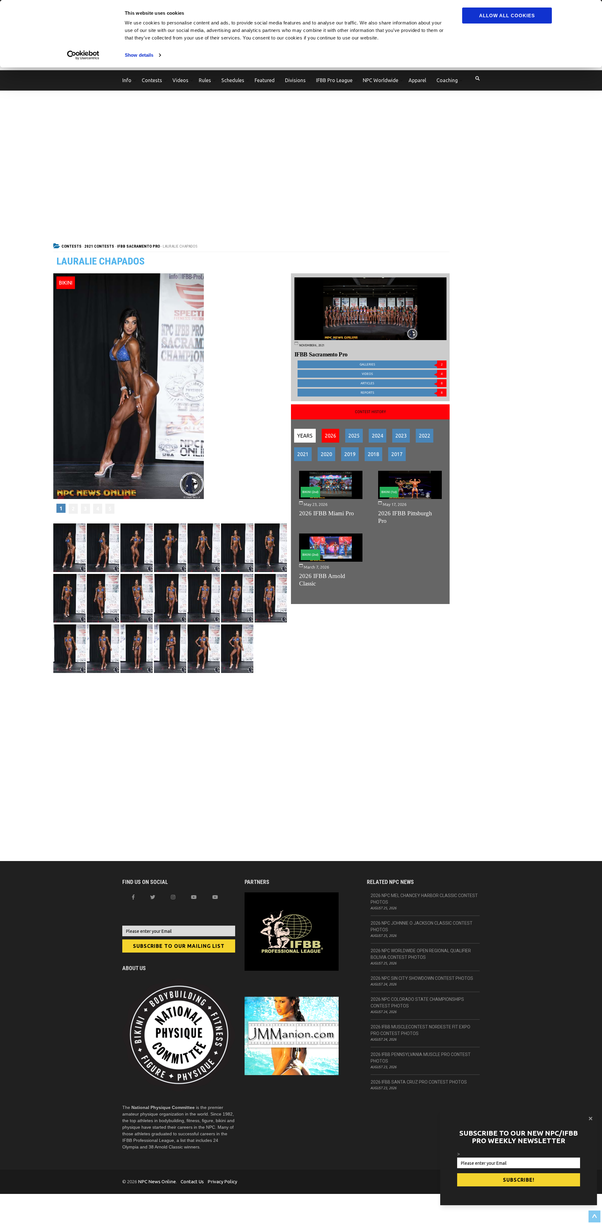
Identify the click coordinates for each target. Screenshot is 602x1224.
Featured (265, 80)
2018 (373, 454)
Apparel (417, 80)
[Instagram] (173, 897)
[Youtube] (215, 897)
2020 (326, 454)
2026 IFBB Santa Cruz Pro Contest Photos (419, 1082)
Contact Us (192, 1181)
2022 (424, 436)
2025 (354, 436)
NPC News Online (157, 1181)
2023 (401, 436)
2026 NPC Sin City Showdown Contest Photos (422, 978)
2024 (377, 436)
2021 (303, 454)
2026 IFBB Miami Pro (326, 513)
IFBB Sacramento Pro (138, 246)
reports (402, 393)
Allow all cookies (507, 15)
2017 (397, 454)
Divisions (295, 80)
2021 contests (99, 246)
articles (402, 383)
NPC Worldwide (380, 80)
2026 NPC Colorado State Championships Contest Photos (417, 1002)
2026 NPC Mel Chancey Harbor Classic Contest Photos (424, 899)
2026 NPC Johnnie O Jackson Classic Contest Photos (422, 926)
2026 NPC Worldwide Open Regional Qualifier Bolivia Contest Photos (421, 954)
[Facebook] (133, 897)
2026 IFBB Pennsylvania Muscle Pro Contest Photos (421, 1058)
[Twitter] (152, 897)
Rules (205, 80)
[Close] (590, 1118)
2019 (350, 454)
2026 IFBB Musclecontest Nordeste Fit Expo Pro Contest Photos (420, 1030)
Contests (152, 80)
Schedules (232, 80)
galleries (401, 364)
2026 (330, 436)
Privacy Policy (222, 1181)
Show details (139, 55)
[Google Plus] (194, 897)
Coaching (447, 80)
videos (402, 374)
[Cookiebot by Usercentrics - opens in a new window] (83, 55)
